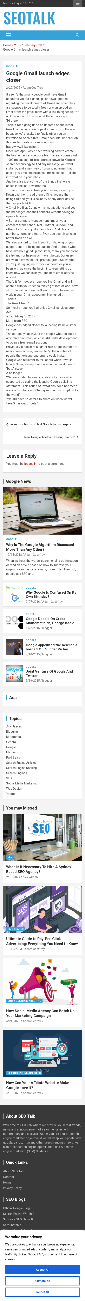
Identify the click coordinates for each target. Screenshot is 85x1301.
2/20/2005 (13, 87)
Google (12, 66)
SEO (9, 778)
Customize (42, 1281)
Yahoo (10, 794)
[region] (42, 1265)
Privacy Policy (12, 1188)
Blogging (12, 731)
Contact (8, 1177)
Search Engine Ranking (21, 768)
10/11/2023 (14, 949)
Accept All (42, 1269)
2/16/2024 (13, 877)
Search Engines (16, 773)
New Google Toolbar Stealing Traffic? (49, 437)
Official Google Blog (16, 1208)
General (11, 742)
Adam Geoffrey (33, 87)
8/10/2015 (33, 654)
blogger (47, 628)
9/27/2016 (33, 601)
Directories (13, 737)
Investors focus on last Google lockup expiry (40, 424)
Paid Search (14, 757)
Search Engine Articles (21, 763)
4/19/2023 (13, 1093)
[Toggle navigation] (8, 35)
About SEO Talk (13, 1171)
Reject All (42, 1292)
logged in (30, 464)
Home (7, 1182)
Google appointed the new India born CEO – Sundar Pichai (51, 647)
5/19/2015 (33, 680)
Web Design (14, 788)
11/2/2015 (33, 628)
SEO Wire (9, 1219)
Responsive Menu (77, 3)
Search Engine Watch (17, 1214)
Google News (18, 481)
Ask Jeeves (14, 726)
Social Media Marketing (21, 783)
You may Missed (21, 808)
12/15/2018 (14, 554)
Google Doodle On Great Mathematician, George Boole (50, 621)
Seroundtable (12, 1225)
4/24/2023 (13, 1021)
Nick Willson (30, 877)
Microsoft (13, 752)
